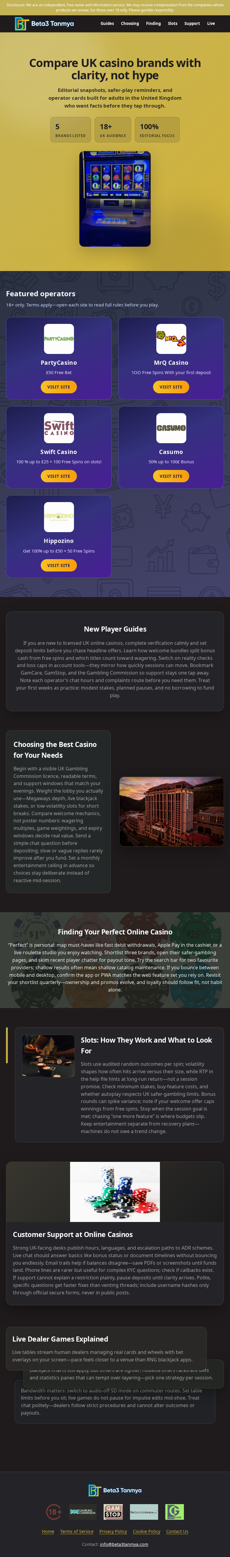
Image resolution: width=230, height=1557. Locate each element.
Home (48, 1531)
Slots (172, 23)
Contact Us (177, 1531)
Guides (107, 23)
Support (192, 23)
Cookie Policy (146, 1531)
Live (211, 23)
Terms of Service (76, 1531)
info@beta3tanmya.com (124, 1544)
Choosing (130, 23)
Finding (153, 23)
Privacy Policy (113, 1531)
